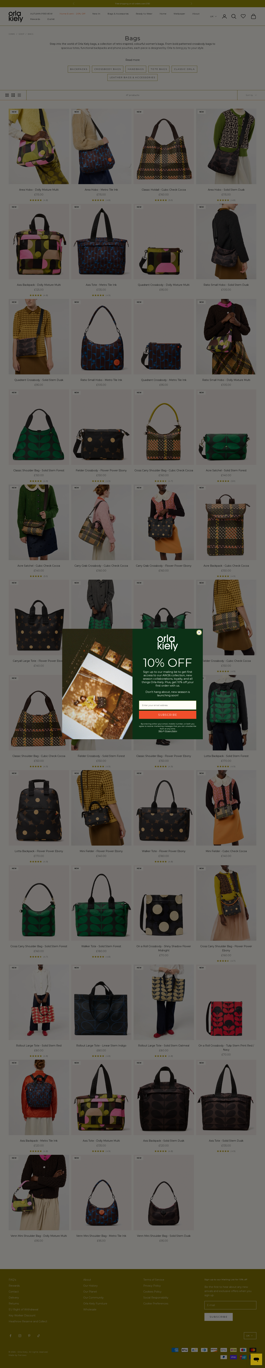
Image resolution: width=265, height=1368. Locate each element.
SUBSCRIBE (167, 714)
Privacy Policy (171, 731)
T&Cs (160, 731)
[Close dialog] (199, 632)
